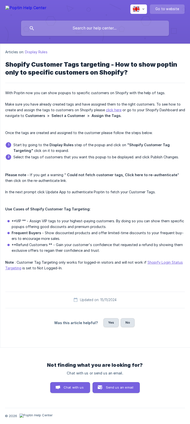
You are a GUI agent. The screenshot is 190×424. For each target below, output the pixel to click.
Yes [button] (111, 322)
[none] (26, 8)
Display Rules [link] (36, 52)
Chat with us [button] (74, 387)
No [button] (127, 322)
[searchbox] (95, 28)
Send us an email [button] (119, 387)
